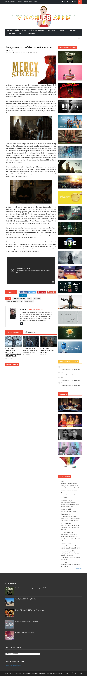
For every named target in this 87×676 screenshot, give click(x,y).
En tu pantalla (66, 523)
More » (78, 362)
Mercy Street (29, 301)
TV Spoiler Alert (18, 673)
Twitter (33, 292)
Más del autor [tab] (30, 332)
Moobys (63, 493)
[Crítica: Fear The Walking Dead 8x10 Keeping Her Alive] (31, 341)
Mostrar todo (78, 568)
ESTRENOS (51, 30)
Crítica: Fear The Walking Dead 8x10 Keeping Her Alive (29, 350)
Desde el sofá (66, 509)
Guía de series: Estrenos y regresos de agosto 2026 (31, 588)
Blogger (44, 673)
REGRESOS (63, 30)
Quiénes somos (10, 2)
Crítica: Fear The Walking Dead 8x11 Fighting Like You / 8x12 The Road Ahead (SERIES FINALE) (13, 352)
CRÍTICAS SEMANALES (36, 30)
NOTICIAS (12, 33)
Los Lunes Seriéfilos (68, 551)
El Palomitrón (66, 514)
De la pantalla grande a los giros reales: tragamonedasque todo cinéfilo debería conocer (70, 518)
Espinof (63, 481)
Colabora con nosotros (31, 2)
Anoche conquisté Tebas (68, 511)
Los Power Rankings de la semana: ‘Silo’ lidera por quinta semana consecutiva (70, 504)
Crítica (29, 298)
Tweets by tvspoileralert (13, 665)
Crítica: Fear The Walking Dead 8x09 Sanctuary (47, 350)
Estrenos (37, 298)
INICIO (9, 30)
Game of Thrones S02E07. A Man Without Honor (30, 610)
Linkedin (23, 296)
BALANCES (72, 30)
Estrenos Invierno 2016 (14, 301)
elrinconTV (65, 562)
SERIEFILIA (30, 33)
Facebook (23, 292)
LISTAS (21, 33)
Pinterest (43, 292)
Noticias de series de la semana (70, 369)
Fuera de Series (66, 500)
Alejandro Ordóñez (12, 53)
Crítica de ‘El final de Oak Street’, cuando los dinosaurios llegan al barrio (70, 527)
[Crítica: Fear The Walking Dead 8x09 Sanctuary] (48, 341)
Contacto (19, 2)
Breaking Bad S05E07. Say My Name (26, 599)
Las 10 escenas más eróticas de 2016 (26, 621)
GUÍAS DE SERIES (20, 30)
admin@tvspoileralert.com (54, 673)
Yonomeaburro (66, 544)
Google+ (52, 292)
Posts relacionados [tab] (14, 332)
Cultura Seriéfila (67, 532)
